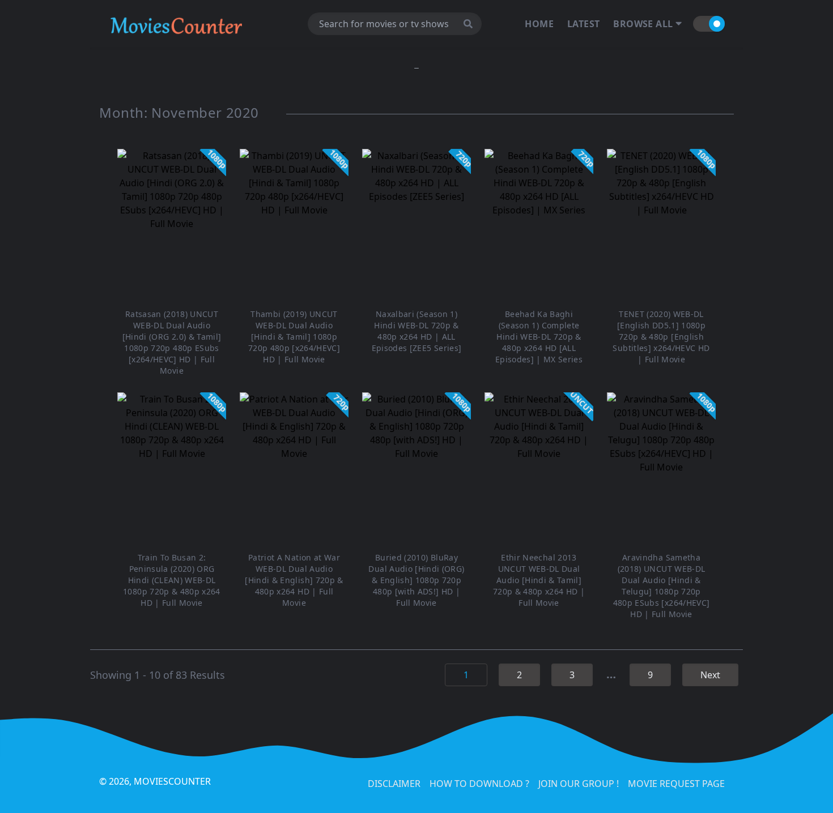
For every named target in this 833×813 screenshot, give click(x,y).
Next (710, 675)
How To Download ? (479, 783)
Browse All (644, 24)
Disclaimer (394, 783)
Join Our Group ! (578, 783)
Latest (583, 24)
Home (539, 24)
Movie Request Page (676, 783)
